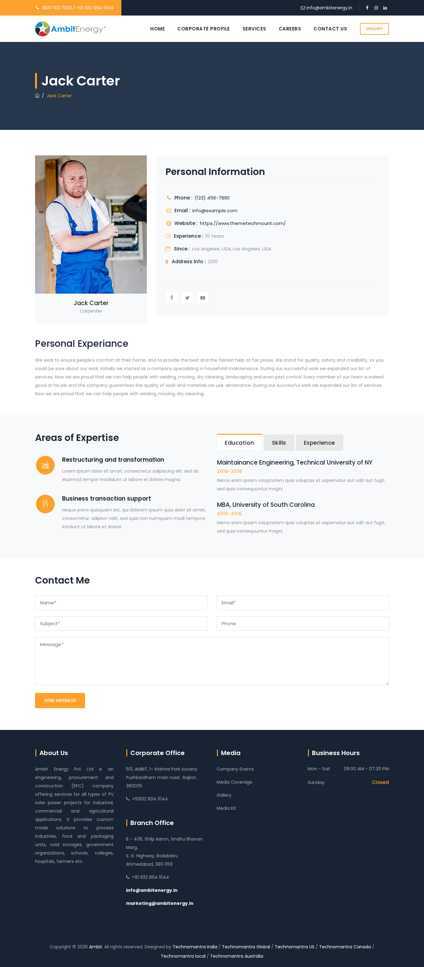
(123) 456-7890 (212, 198)
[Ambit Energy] (70, 29)
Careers (290, 28)
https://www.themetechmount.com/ (243, 223)
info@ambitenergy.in (329, 8)
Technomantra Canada (345, 947)
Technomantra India (195, 947)
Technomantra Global (246, 947)
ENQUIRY (374, 28)
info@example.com (214, 210)
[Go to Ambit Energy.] (37, 96)
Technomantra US (294, 947)
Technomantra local (183, 956)
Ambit (95, 947)
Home (157, 28)
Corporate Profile (203, 28)
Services (254, 28)
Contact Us (330, 28)
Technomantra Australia (236, 956)
